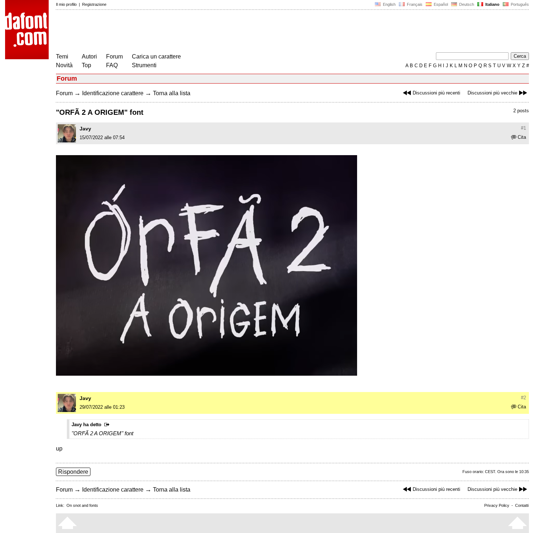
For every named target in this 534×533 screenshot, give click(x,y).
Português (519, 4)
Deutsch (466, 4)
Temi (62, 56)
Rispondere (73, 472)
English (389, 4)
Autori (89, 56)
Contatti (522, 505)
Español (440, 4)
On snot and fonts (82, 505)
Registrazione (94, 4)
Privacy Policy (496, 505)
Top (86, 65)
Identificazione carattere (112, 93)
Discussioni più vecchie (492, 93)
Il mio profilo (66, 4)
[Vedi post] (108, 425)
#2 (523, 397)
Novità (64, 65)
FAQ (112, 65)
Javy (85, 129)
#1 (523, 128)
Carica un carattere (156, 56)
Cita (522, 137)
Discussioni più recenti (436, 93)
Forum (114, 56)
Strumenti (144, 65)
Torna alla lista (171, 93)
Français (414, 4)
